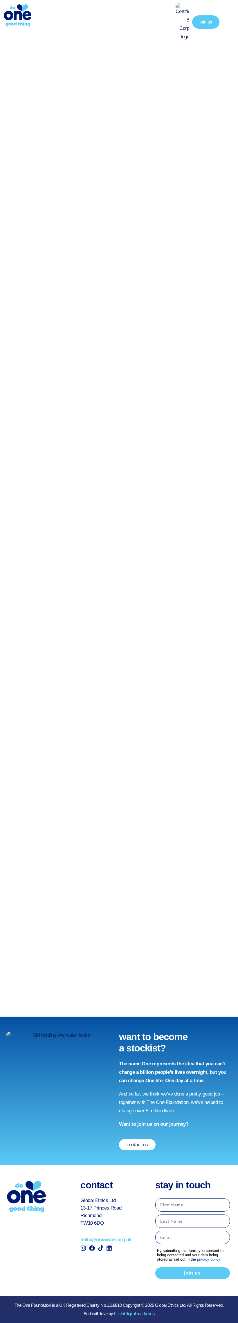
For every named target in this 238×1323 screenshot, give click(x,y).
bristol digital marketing (134, 1313)
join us (192, 1272)
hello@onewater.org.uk (105, 1239)
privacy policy (208, 1259)
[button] (228, 21)
